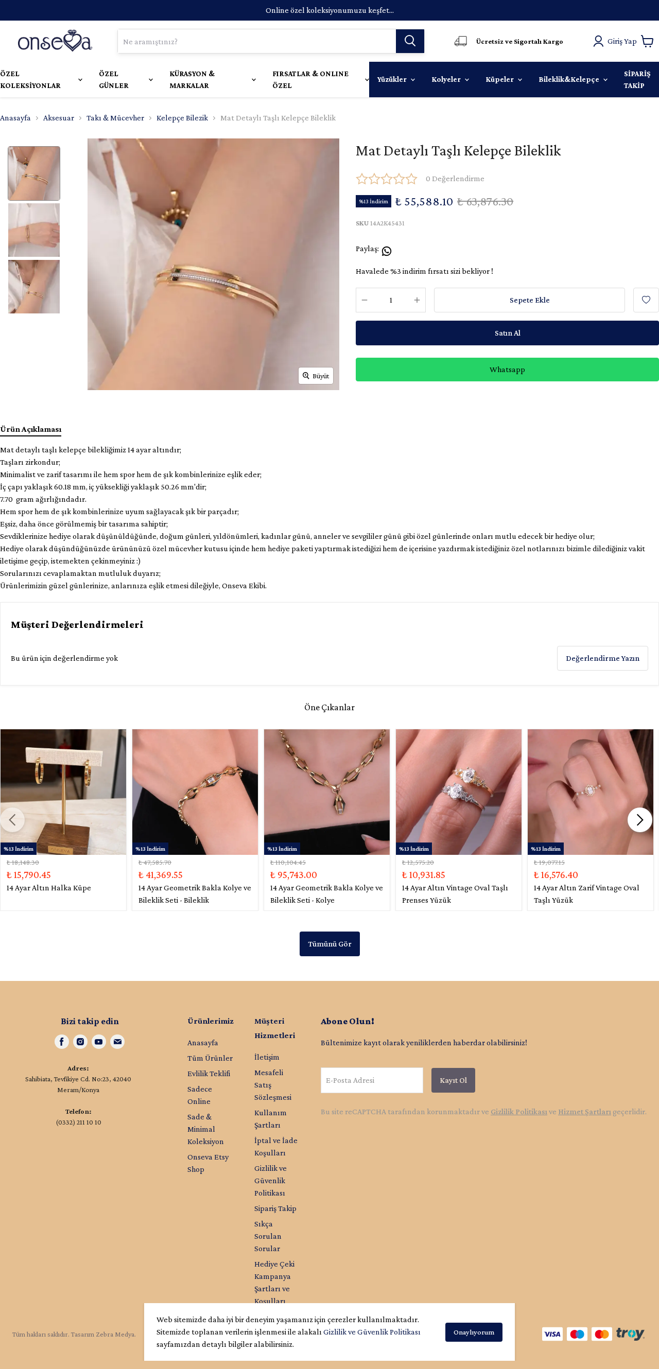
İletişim (267, 1056)
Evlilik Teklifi (208, 1073)
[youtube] (99, 1041)
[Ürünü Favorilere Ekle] (646, 300)
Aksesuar (58, 117)
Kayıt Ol (453, 1080)
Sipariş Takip (275, 1208)
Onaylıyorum (474, 1332)
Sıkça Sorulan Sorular (268, 1236)
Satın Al (508, 332)
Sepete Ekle (530, 299)
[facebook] (62, 1041)
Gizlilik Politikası (519, 1111)
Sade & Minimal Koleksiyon (205, 1129)
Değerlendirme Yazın (602, 658)
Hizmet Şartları (584, 1111)
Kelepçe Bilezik (182, 117)
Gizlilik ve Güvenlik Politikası (372, 1331)
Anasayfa (15, 117)
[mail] (117, 1041)
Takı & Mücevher (115, 117)
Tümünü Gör (330, 943)
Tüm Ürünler (210, 1058)
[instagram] (80, 1041)
